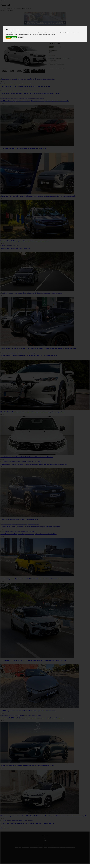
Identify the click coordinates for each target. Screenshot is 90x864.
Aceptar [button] (8, 37)
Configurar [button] (20, 37)
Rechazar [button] (14, 37)
